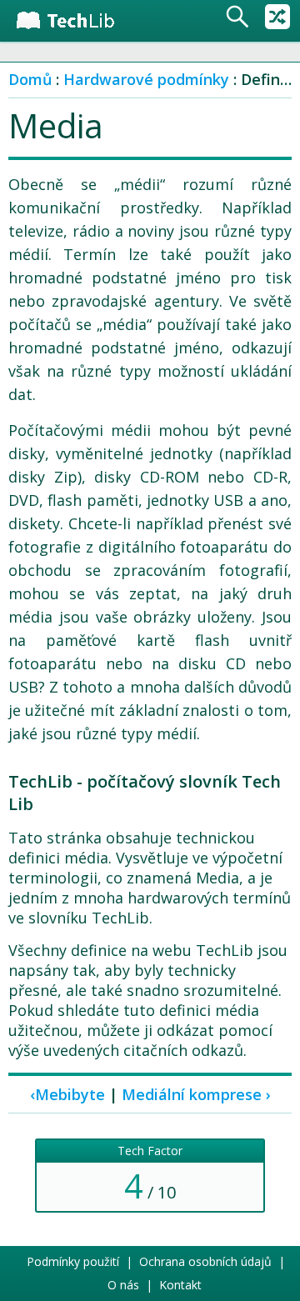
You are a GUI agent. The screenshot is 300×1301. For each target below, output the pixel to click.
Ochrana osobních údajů (205, 1261)
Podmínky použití (73, 1261)
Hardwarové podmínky (146, 79)
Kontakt (180, 1285)
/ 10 (150, 1175)
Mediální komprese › (196, 1094)
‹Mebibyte (67, 1094)
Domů (30, 79)
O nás (123, 1285)
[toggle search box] (237, 16)
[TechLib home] (77, 21)
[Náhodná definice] (277, 16)
